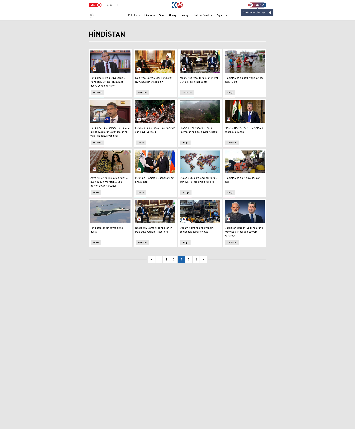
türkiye (186, 193)
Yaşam (220, 15)
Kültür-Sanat (201, 15)
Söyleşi (185, 15)
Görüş (172, 15)
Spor (162, 15)
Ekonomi (149, 15)
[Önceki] (151, 259)
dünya (230, 93)
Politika (132, 15)
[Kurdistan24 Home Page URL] (177, 5)
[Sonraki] (203, 259)
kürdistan (97, 93)
